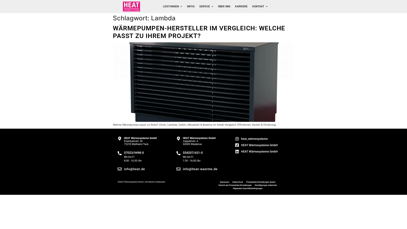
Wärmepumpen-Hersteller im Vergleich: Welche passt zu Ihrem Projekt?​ (199, 32)
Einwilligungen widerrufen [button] (266, 185)
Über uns (224, 6)
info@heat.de (134, 169)
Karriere (241, 6)
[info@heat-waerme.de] (178, 169)
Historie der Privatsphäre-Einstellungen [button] (235, 185)
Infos (191, 6)
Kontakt (258, 6)
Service (204, 6)
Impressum (224, 182)
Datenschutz (237, 182)
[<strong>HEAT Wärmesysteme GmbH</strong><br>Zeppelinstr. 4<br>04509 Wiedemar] (178, 139)
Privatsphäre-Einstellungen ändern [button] (261, 182)
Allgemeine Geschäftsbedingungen (247, 188)
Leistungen (171, 6)
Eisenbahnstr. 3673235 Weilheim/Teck (140, 141)
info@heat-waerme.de (200, 169)
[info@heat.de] (120, 169)
